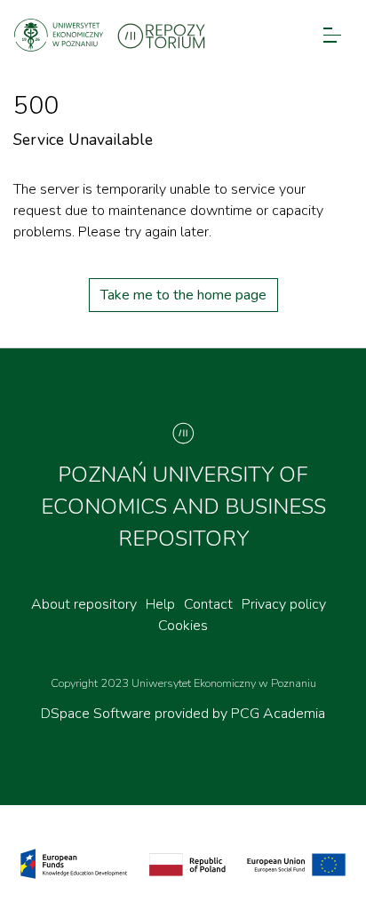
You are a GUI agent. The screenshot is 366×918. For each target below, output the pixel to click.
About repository (84, 604)
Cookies (183, 625)
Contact (208, 604)
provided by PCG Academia (240, 713)
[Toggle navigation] (332, 35)
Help (160, 604)
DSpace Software (98, 713)
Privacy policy (284, 604)
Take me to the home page (183, 295)
